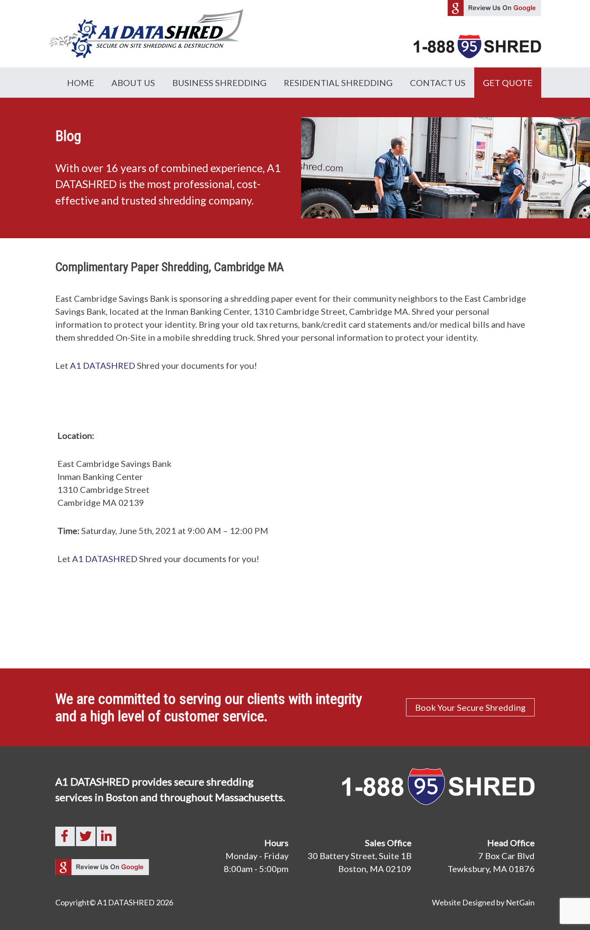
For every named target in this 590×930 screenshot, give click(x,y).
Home (80, 82)
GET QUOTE (508, 82)
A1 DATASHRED (102, 365)
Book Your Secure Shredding (470, 707)
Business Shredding (219, 82)
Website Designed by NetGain (483, 902)
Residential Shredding (338, 82)
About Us (133, 82)
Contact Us (438, 82)
